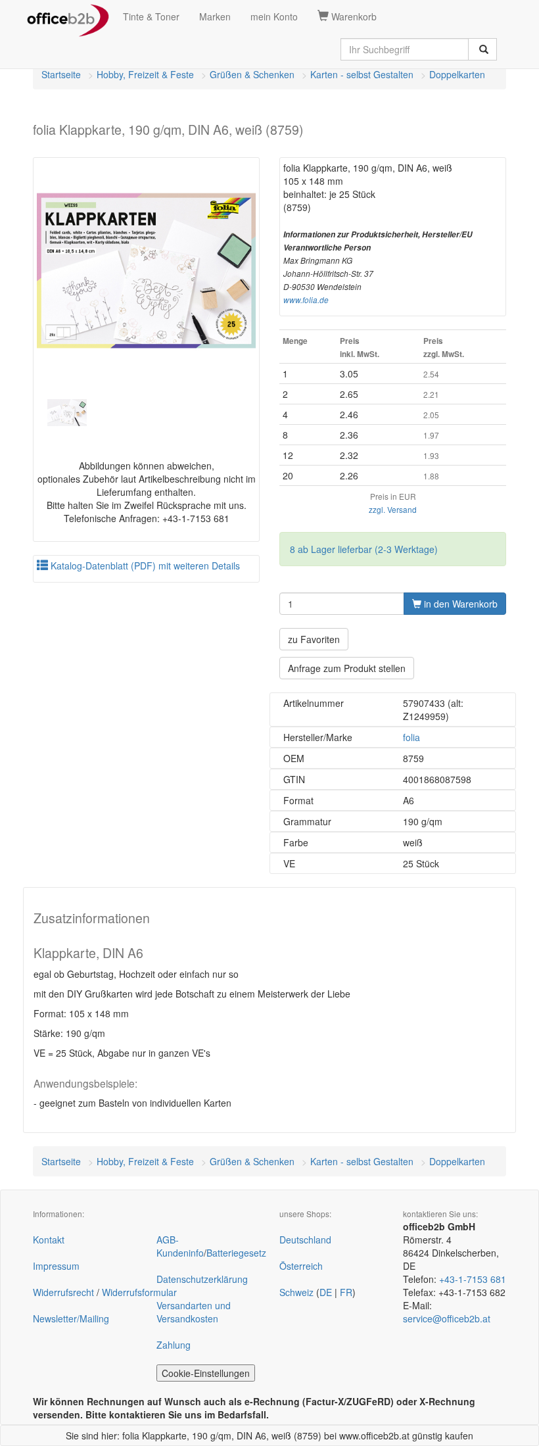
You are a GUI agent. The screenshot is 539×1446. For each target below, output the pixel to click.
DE (325, 1292)
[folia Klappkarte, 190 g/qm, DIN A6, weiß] (146, 270)
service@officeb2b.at (446, 1318)
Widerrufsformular (139, 1292)
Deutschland (305, 1239)
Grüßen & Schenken (252, 74)
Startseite (61, 74)
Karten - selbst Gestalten (361, 74)
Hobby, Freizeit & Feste (145, 74)
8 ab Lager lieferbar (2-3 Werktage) (364, 549)
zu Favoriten (314, 639)
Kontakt (48, 1239)
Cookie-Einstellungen (206, 1373)
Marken (215, 16)
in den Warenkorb (459, 603)
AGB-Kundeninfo (180, 1246)
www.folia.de (306, 300)
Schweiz (296, 1292)
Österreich (301, 1265)
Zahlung (173, 1344)
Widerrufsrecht (63, 1292)
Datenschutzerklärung (202, 1279)
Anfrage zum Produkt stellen (347, 668)
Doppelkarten (457, 74)
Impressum (56, 1265)
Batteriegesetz (236, 1252)
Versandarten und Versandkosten (193, 1312)
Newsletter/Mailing (71, 1318)
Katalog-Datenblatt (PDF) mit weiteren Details (144, 565)
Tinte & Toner (151, 16)
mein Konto (274, 16)
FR (346, 1292)
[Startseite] (68, 16)
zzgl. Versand (393, 509)
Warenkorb (353, 16)
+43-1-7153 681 (472, 1279)
